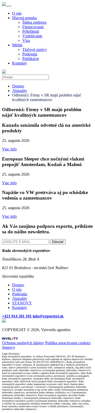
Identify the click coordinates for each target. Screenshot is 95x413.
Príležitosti (30, 31)
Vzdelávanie (32, 36)
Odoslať (58, 242)
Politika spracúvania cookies (67, 343)
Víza (26, 40)
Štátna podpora (34, 22)
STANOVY (22, 303)
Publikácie (30, 58)
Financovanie (33, 27)
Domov (18, 86)
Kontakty (19, 63)
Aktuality (19, 90)
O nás (17, 13)
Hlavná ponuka (24, 18)
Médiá (17, 45)
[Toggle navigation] (9, 6)
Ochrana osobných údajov (23, 343)
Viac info (9, 149)
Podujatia (29, 54)
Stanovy (8, 347)
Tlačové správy (34, 49)
